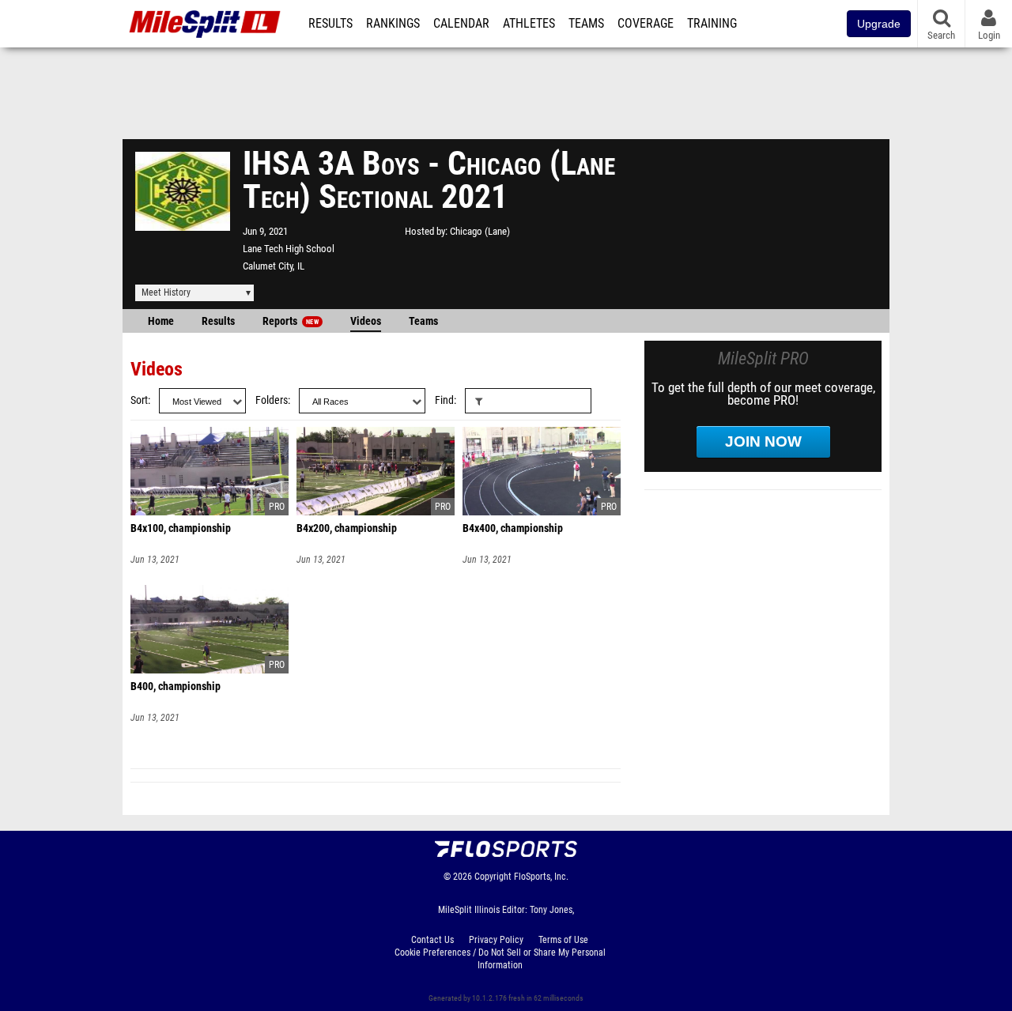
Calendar (461, 24)
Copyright (493, 876)
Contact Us (432, 939)
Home (161, 321)
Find (444, 400)
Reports (290, 321)
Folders (271, 400)
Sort (139, 400)
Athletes (529, 24)
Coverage (645, 24)
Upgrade (879, 23)
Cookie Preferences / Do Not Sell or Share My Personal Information (500, 959)
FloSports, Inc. (541, 876)
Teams (586, 24)
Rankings (393, 24)
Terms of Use (563, 939)
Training (712, 24)
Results (330, 24)
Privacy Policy (496, 939)
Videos (365, 321)
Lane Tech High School (288, 249)
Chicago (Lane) (480, 231)
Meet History (166, 292)
